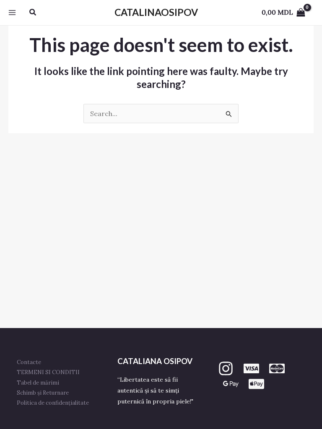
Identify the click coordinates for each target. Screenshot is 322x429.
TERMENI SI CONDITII (48, 372)
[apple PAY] (256, 384)
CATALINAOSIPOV (156, 12)
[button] (33, 12)
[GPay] (231, 384)
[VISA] (251, 368)
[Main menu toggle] (12, 12)
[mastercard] (277, 368)
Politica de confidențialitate (53, 402)
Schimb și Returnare (43, 392)
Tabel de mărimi (38, 382)
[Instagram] (226, 368)
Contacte (29, 362)
